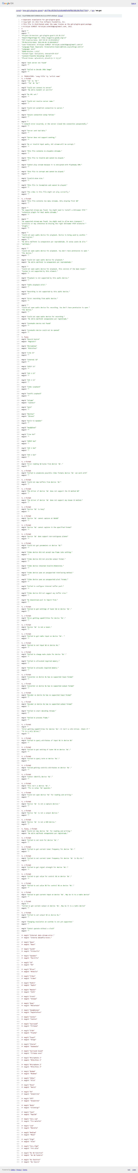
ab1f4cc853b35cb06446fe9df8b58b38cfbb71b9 (66, 10)
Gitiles (13, 1170)
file (60, 16)
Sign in (133, 3)
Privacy (18, 1170)
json (134, 1170)
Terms (25, 1170)
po (93, 10)
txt (129, 1170)
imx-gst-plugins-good (33, 10)
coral (18, 10)
